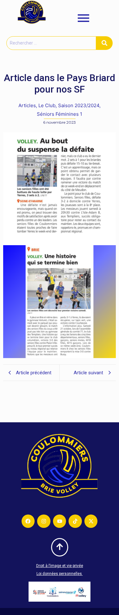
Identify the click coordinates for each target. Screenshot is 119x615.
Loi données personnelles (59, 573)
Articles (27, 105)
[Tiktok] (75, 521)
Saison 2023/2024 (79, 105)
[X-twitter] (91, 521)
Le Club (47, 105)
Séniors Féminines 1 (59, 114)
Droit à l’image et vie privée (59, 565)
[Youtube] (59, 521)
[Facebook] (28, 521)
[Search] (104, 43)
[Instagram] (43, 521)
